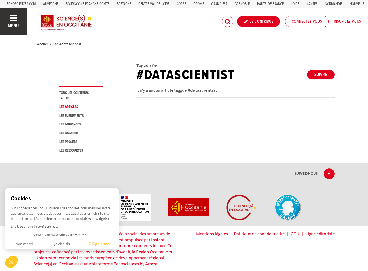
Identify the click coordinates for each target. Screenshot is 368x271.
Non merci (24, 244)
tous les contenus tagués (74, 95)
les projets (68, 142)
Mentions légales (212, 233)
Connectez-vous (307, 21)
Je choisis (62, 244)
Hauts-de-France (270, 4)
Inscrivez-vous (347, 21)
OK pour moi (100, 244)
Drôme (198, 4)
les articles (68, 107)
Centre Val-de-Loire (153, 4)
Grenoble (243, 4)
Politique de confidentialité (259, 233)
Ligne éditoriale (320, 233)
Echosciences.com (21, 4)
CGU (295, 233)
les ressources (71, 150)
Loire (295, 4)
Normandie (333, 4)
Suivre (320, 75)
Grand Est (219, 4)
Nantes (312, 4)
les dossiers (68, 133)
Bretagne (124, 4)
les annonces (70, 124)
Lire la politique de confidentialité (34, 226)
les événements (71, 116)
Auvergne (50, 4)
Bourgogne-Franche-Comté (87, 4)
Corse (181, 4)
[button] (11, 261)
